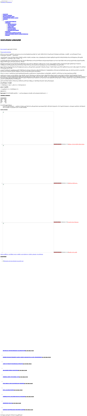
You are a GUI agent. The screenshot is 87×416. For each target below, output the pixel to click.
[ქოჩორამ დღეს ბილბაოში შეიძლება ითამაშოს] (5, 394)
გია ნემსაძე (11, 254)
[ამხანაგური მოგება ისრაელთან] (5, 368)
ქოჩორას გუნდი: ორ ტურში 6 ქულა (11, 377)
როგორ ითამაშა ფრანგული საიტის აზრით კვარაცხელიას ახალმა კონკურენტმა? (22, 357)
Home (1, 49)
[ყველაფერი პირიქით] (5, 52)
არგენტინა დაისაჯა (7, 403)
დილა (15, 254)
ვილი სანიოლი (24, 254)
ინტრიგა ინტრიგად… (73, 183)
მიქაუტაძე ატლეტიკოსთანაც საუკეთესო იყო (14, 350)
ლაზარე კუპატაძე (32, 254)
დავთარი (5, 49)
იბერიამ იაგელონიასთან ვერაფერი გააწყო (13, 409)
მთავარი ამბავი (57, 222)
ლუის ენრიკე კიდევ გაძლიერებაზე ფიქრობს (13, 383)
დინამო (19, 254)
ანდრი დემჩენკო (4, 254)
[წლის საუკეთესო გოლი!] (5, 387)
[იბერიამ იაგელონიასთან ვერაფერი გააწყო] (5, 407)
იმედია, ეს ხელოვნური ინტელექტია (76, 144)
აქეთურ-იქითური (57, 144)
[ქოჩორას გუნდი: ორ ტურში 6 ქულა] (5, 374)
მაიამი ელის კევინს (72, 252)
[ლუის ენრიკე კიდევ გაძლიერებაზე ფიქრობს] (5, 381)
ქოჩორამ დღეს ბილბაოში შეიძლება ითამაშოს (14, 396)
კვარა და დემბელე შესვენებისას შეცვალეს (13, 363)
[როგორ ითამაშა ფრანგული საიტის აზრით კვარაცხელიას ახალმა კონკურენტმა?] (5, 355)
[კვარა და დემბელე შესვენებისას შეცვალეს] (5, 361)
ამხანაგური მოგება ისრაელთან (10, 370)
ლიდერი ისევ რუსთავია (73, 222)
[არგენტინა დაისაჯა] (5, 401)
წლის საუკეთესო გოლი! (8, 390)
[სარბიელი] (6, 2)
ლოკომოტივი (40, 254)
